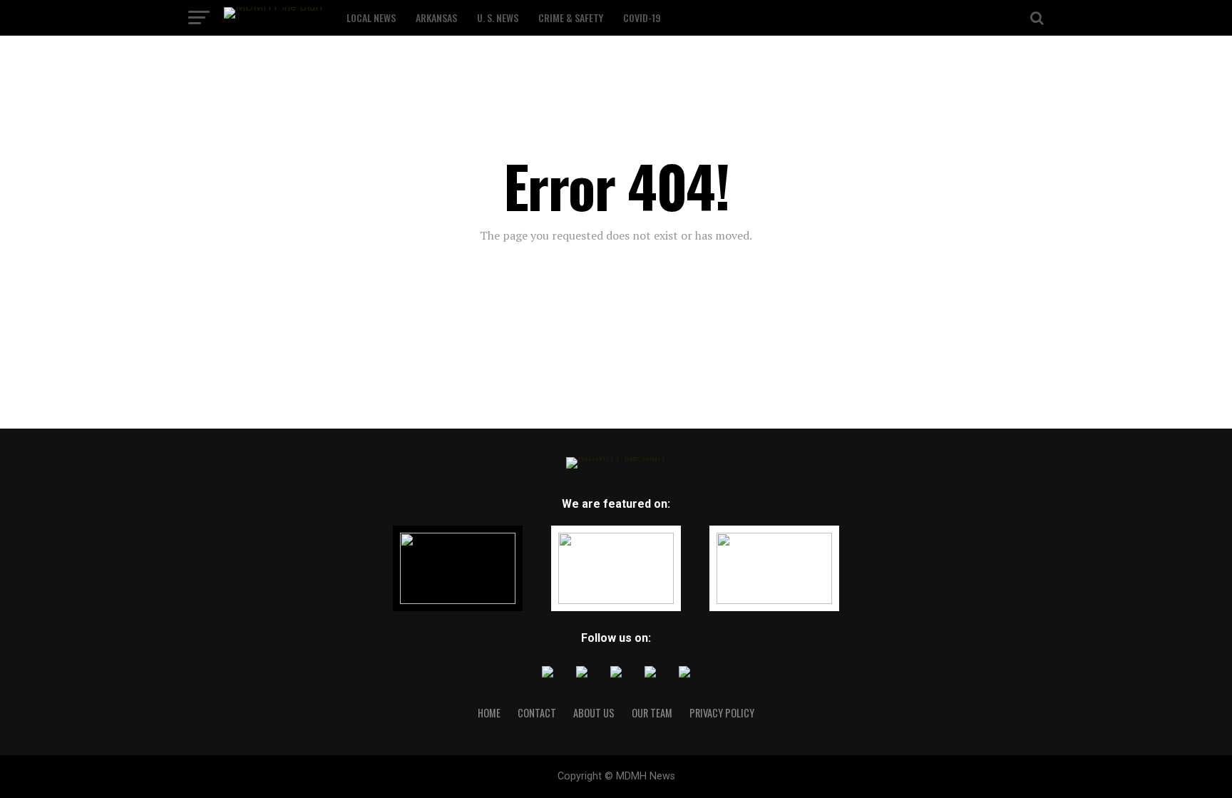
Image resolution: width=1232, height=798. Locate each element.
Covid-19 (642, 17)
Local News (371, 17)
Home (489, 712)
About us (594, 712)
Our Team (652, 712)
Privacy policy (721, 712)
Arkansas (436, 17)
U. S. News (497, 17)
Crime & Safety (570, 17)
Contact (537, 712)
